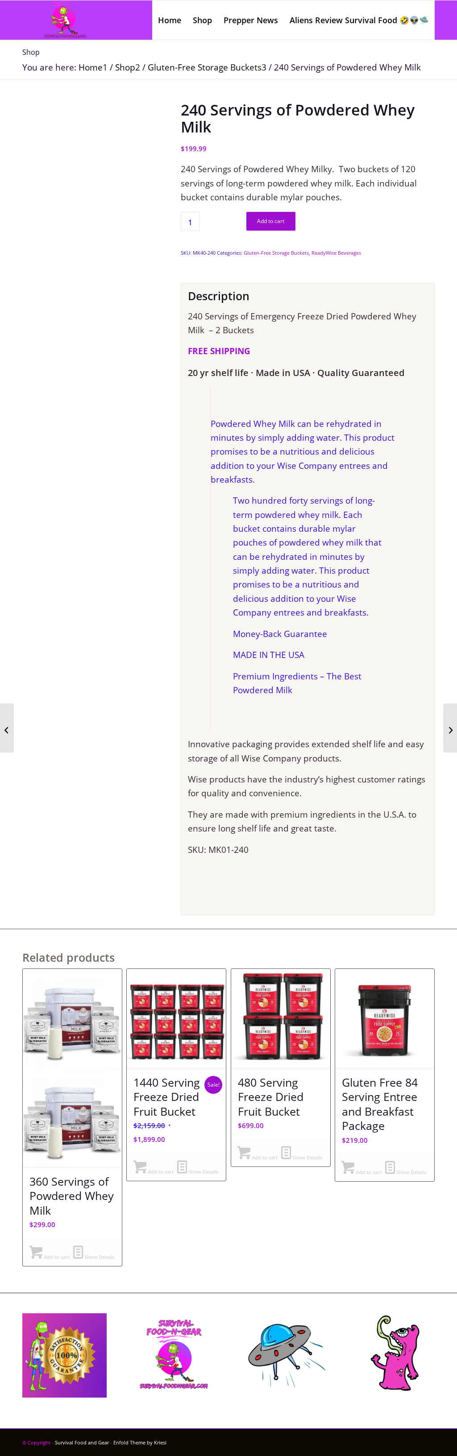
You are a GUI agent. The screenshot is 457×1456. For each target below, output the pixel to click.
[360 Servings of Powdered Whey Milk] (450, 728)
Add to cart (270, 221)
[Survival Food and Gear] (65, 20)
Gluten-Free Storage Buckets (276, 252)
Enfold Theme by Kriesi (139, 1442)
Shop (31, 52)
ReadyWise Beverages (336, 252)
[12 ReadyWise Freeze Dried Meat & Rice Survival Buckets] (7, 728)
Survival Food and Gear (82, 1442)
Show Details (98, 1256)
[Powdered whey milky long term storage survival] (90, 170)
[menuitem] (169, 20)
